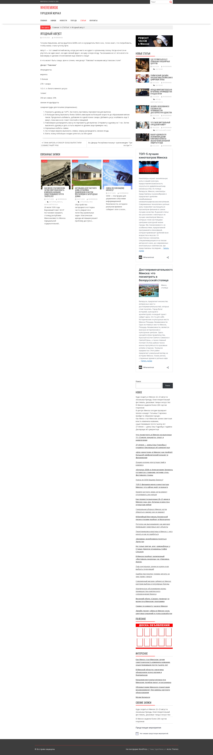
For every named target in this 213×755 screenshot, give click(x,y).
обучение (159, 69)
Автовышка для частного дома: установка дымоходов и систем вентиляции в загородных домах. (86, 192)
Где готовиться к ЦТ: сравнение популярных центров (160, 61)
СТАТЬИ (83, 20)
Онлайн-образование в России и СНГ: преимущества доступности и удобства (161, 109)
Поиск (138, 381)
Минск (59, 202)
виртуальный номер (163, 130)
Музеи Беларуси (143, 697)
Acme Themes (172, 749)
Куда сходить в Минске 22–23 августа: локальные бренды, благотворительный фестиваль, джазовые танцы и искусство (153, 399)
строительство (86, 202)
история (52, 202)
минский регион (51, 205)
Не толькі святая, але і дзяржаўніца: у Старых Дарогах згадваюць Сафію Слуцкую (153, 549)
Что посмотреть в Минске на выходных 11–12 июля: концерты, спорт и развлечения (154, 437)
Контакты (93, 20)
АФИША (53, 20)
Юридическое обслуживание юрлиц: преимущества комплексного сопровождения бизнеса (151, 591)
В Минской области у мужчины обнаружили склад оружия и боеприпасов (150, 672)
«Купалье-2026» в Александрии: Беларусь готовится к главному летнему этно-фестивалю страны (154, 472)
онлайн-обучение (162, 118)
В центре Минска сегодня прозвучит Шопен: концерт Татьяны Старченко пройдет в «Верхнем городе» (151, 413)
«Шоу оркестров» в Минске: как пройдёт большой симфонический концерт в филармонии (154, 455)
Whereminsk (49, 7)
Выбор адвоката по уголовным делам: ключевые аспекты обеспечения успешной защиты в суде (160, 138)
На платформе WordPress (136, 749)
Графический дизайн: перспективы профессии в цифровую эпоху (162, 77)
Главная (43, 20)
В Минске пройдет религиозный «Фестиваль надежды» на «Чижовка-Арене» (153, 559)
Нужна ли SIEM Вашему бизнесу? (115, 189)
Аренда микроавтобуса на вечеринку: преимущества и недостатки (161, 91)
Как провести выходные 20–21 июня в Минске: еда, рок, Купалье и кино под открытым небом (153, 502)
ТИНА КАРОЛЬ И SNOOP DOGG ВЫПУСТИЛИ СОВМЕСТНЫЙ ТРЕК (61, 144)
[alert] (154, 733)
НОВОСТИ (63, 20)
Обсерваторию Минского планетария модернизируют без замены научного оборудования (153, 690)
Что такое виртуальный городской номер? (160, 123)
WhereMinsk (58, 38)
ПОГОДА (74, 20)
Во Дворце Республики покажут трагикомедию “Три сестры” (110, 144)
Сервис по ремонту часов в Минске (152, 606)
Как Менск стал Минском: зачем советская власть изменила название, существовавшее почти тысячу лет (54, 192)
